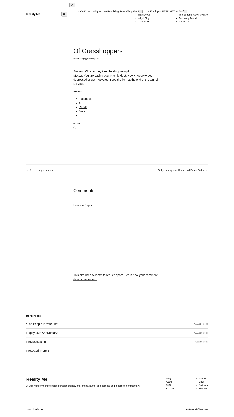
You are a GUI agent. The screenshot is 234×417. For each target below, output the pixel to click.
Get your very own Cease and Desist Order (181, 170)
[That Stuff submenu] (185, 11)
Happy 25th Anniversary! (42, 332)
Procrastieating (36, 341)
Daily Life (95, 58)
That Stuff (178, 11)
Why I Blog (144, 18)
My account (101, 11)
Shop (129, 11)
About (135, 11)
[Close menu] (72, 5)
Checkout (90, 11)
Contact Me (144, 21)
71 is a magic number (41, 170)
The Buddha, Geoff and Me (193, 14)
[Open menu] (64, 14)
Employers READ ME (161, 11)
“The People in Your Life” (42, 324)
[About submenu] (141, 11)
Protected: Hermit (37, 350)
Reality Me (33, 14)
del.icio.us (184, 21)
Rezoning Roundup (189, 18)
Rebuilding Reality (117, 11)
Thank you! (144, 14)
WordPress (203, 409)
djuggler (85, 58)
